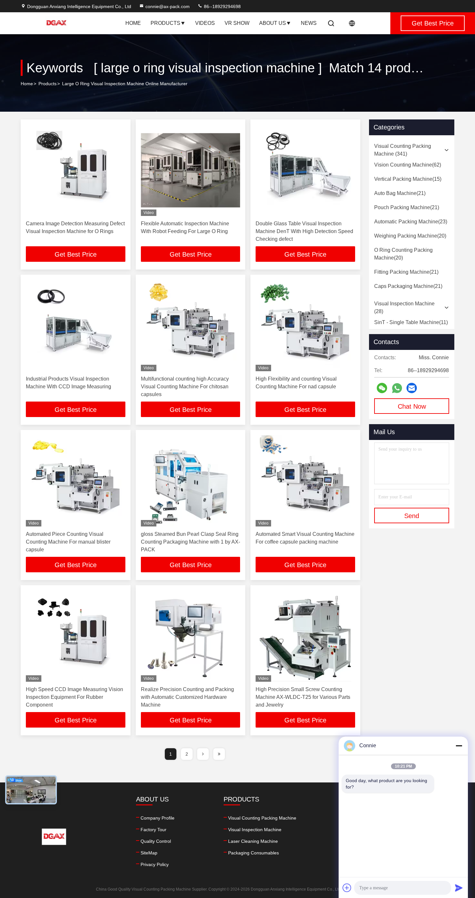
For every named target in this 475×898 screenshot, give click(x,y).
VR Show (237, 23)
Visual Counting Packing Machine (262, 818)
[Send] (459, 888)
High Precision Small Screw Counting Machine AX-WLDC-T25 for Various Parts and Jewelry (303, 697)
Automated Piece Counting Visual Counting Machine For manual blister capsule (68, 541)
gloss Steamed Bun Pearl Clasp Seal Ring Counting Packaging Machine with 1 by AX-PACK (190, 541)
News (309, 23)
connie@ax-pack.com (167, 6)
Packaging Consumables (253, 852)
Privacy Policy (155, 864)
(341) (402, 150)
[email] (411, 388)
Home (133, 23)
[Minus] (459, 746)
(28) (404, 307)
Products (165, 23)
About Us (272, 23)
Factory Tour (153, 829)
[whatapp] (397, 388)
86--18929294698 (222, 6)
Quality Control (156, 841)
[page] (203, 754)
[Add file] (347, 888)
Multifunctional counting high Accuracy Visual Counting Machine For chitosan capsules (185, 386)
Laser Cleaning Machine (253, 841)
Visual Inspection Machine (254, 829)
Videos (205, 23)
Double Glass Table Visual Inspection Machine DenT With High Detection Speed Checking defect (304, 231)
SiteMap (149, 852)
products (47, 83)
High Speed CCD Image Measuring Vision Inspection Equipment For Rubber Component (74, 697)
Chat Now (412, 406)
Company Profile (157, 818)
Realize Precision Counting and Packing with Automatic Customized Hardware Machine (187, 697)
